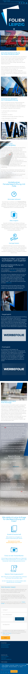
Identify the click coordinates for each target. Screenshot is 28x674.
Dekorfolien (8, 282)
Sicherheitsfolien (5, 645)
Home (2, 48)
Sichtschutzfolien (5, 647)
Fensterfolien (9, 48)
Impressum (3, 658)
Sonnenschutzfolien (5, 644)
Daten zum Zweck (7, 633)
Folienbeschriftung (5, 49)
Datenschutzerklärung (6, 659)
